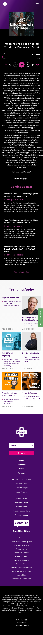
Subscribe (34, 54)
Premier (21, 538)
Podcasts (22, 465)
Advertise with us (21, 502)
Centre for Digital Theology (21, 571)
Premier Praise (21, 484)
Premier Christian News (21, 545)
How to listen (21, 498)
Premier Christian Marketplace (21, 567)
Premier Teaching (21, 492)
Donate (21, 453)
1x (6, 65)
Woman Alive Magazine (21, 553)
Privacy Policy (21, 623)
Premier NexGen (21, 549)
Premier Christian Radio (21, 479)
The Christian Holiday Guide (21, 579)
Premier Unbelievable (21, 560)
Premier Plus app (21, 515)
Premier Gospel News (21, 511)
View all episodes (21, 272)
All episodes (7, 329)
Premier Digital (21, 575)
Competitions (21, 507)
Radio (21, 460)
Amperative (24, 626)
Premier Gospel (21, 488)
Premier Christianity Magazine (21, 542)
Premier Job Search (21, 556)
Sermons (21, 473)
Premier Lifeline (21, 564)
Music (21, 469)
